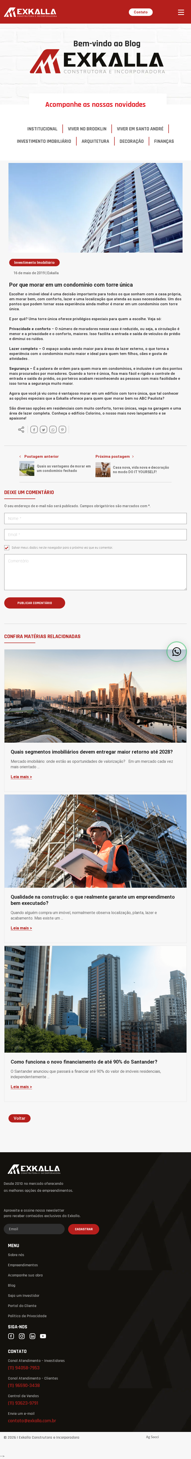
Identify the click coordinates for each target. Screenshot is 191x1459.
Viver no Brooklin (87, 129)
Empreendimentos (23, 1265)
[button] (176, 651)
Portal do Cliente (22, 1306)
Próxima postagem (113, 457)
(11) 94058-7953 (24, 1368)
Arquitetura (95, 141)
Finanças (164, 141)
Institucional (42, 129)
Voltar (19, 1118)
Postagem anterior (41, 457)
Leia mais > (21, 777)
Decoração (132, 141)
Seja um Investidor (23, 1296)
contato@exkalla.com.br (32, 1421)
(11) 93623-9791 (23, 1403)
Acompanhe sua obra (25, 1275)
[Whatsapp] (53, 429)
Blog (11, 1286)
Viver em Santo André (140, 129)
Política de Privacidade (27, 1316)
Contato (141, 12)
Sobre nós (16, 1255)
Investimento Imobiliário (44, 141)
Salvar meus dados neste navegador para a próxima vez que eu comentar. (62, 548)
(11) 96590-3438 (24, 1386)
